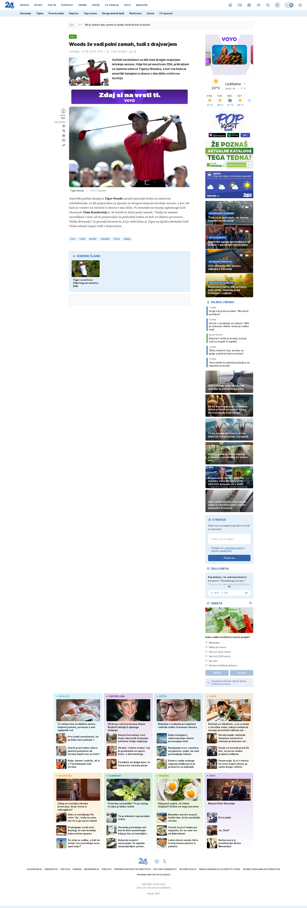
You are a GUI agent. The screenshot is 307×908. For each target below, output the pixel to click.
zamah (126, 239)
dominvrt (115, 775)
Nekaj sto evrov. (218, 647)
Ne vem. (213, 660)
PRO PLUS (65, 869)
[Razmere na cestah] (258, 5)
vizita (162, 696)
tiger (82, 239)
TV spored (165, 13)
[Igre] (239, 5)
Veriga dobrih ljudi (113, 13)
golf (72, 239)
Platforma (135, 13)
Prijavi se (229, 557)
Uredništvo (51, 869)
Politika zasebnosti (165, 869)
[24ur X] (164, 861)
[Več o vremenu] (249, 100)
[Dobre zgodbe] (230, 5)
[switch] (289, 5)
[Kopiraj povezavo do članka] (63, 145)
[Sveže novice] (71, 25)
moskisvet (65, 775)
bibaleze (64, 696)
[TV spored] (249, 5)
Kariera (77, 869)
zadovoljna (117, 696)
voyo (212, 775)
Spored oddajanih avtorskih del (261, 869)
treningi (105, 239)
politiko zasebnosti (221, 550)
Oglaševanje (34, 869)
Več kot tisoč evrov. (220, 651)
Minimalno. (214, 642)
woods (92, 239)
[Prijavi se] (277, 5)
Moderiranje (91, 869)
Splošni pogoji (188, 869)
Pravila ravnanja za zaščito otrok (219, 869)
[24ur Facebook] (157, 861)
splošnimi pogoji (233, 548)
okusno (164, 775)
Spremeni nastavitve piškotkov (132, 869)
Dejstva (74, 13)
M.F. (63, 118)
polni (117, 239)
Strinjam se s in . (228, 549)
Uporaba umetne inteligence (153, 874)
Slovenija (25, 13)
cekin (212, 696)
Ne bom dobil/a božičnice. (223, 665)
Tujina (39, 13)
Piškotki (106, 869)
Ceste (150, 13)
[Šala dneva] (246, 592)
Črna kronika (56, 13)
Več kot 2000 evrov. (220, 656)
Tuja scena (90, 13)
